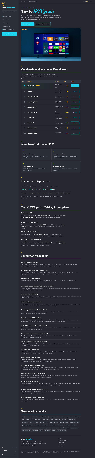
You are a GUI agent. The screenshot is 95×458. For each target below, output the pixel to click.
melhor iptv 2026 (71, 419)
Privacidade (61, 446)
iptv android (35, 430)
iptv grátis (44, 416)
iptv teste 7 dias (34, 422)
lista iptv (77, 416)
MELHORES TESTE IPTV (42, 24)
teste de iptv (62, 416)
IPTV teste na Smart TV (45, 245)
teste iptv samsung (65, 427)
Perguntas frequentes (8, 29)
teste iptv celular (26, 430)
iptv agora (73, 425)
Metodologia (6, 19)
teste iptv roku (32, 427)
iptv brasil (66, 425)
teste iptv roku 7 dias (43, 427)
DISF (8, 8)
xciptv (53, 430)
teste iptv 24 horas (64, 422)
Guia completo (6, 26)
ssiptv (41, 430)
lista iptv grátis (36, 419)
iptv (23, 416)
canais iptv (24, 427)
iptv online (59, 425)
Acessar (75, 85)
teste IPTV (59, 242)
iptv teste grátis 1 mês (27, 425)
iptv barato (36, 425)
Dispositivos (6, 23)
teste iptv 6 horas (53, 422)
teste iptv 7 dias (43, 422)
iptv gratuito (70, 416)
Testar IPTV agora (27, 24)
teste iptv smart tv (54, 427)
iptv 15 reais (52, 425)
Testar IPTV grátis (9, 34)
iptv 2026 (64, 419)
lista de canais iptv (55, 419)
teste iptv (28, 416)
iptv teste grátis (36, 416)
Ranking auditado (7, 16)
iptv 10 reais (44, 425)
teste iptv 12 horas (74, 422)
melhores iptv (25, 422)
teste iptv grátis (53, 416)
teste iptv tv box (74, 427)
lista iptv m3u (45, 419)
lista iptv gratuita (26, 419)
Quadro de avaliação (63, 440)
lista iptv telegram (61, 430)
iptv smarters (47, 430)
